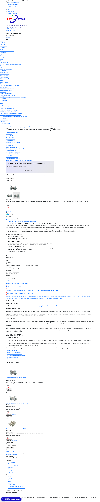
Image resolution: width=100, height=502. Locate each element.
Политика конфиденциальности (16, 488)
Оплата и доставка (13, 4)
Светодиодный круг (5, 87)
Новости (2, 47)
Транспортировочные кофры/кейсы (9, 85)
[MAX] (8, 449)
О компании (3, 46)
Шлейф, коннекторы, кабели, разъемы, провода (13, 97)
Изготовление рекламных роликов (16, 359)
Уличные (2, 102)
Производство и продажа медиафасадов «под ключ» (14, 116)
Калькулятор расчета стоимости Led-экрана (11, 65)
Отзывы (2, 57)
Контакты (2, 121)
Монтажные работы (5, 107)
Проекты (10, 480)
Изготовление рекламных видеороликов (11, 113)
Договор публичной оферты (15, 486)
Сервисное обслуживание (7, 108)
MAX (9, 9)
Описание (8, 221)
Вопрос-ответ (11, 484)
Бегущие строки (4, 74)
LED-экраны (3, 70)
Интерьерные (3, 100)
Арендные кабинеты (5, 80)
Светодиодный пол (5, 77)
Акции (1, 49)
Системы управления (5, 84)
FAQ (1, 54)
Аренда (2, 103)
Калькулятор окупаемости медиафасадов (11, 64)
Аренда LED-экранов (12, 357)
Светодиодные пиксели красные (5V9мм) (17, 403)
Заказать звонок (12, 13)
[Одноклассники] (10, 214)
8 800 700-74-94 (10, 28)
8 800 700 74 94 (10, 451)
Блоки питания (4, 82)
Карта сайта (11, 472)
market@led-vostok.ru (13, 2)
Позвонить (11, 11)
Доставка (33, 221)
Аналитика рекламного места (8, 111)
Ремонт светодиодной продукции (9, 110)
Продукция (3, 61)
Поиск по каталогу (5, 123)
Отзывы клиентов (13, 465)
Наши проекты (4, 120)
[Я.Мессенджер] (7, 214)
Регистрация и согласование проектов (10, 115)
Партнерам (3, 52)
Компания (2, 44)
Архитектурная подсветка (7, 88)
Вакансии (2, 56)
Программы (3, 118)
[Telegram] (7, 449)
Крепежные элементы (6, 93)
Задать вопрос (12, 6)
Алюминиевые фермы (6, 90)
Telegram (10, 8)
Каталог (2, 67)
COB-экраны (3, 92)
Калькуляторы (4, 62)
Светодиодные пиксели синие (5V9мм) (16, 377)
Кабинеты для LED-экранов (7, 79)
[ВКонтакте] (8, 214)
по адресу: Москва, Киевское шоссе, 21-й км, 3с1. (50, 306)
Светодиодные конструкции (7, 95)
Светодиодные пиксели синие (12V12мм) (17, 429)
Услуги (2, 105)
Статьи (2, 59)
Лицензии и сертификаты (7, 51)
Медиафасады (4, 72)
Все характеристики (11, 219)
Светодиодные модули (6, 69)
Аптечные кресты (4, 75)
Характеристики (16, 221)
